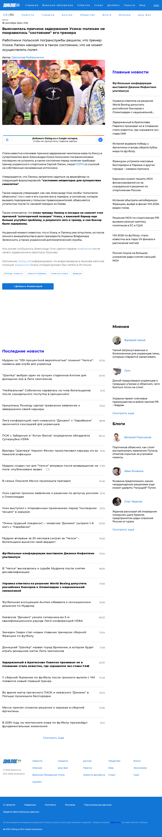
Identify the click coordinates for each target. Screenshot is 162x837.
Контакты (50, 804)
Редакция (30, 804)
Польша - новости (13, 273)
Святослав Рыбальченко (28, 57)
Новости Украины (37, 273)
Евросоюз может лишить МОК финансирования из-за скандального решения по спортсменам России (132, 184)
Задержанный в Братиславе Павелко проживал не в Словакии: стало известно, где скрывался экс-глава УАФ (135, 128)
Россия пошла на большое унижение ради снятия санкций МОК (134, 257)
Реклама (70, 804)
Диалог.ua (115, 822)
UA (5, 14)
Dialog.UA (24, 261)
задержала (22, 264)
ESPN (80, 164)
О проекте (9, 804)
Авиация (77, 273)
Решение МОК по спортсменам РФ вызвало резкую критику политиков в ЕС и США (135, 221)
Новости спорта (59, 273)
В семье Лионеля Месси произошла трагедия (36, 480)
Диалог (5, 20)
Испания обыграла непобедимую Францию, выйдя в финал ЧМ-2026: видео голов (135, 204)
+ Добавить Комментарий (27, 286)
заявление (84, 248)
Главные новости (130, 72)
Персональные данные (98, 804)
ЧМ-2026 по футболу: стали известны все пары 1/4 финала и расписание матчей (133, 239)
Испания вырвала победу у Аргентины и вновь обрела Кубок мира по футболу (134, 147)
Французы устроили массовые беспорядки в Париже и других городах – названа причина (133, 165)
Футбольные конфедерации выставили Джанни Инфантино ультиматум (134, 87)
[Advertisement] (53, 317)
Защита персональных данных (21, 811)
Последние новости (23, 351)
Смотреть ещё (53, 737)
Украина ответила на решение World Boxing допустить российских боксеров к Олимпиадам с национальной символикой (132, 106)
